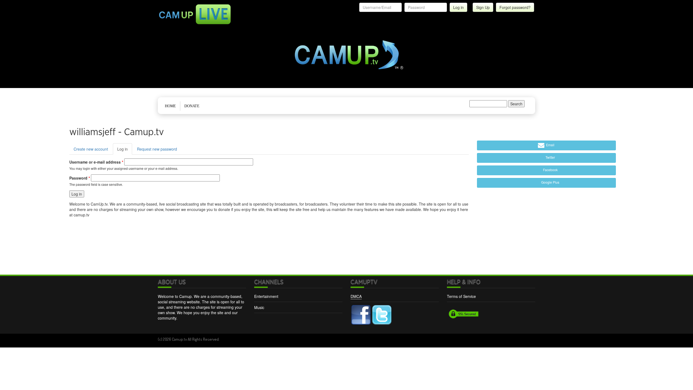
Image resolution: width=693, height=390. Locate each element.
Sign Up (483, 7)
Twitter (550, 157)
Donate (192, 106)
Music (259, 307)
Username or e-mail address (96, 162)
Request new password (157, 149)
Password (79, 178)
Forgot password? (515, 7)
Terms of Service (461, 296)
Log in (124, 150)
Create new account (91, 149)
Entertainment (266, 296)
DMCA (356, 296)
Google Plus (549, 182)
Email (549, 144)
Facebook (550, 169)
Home (170, 106)
